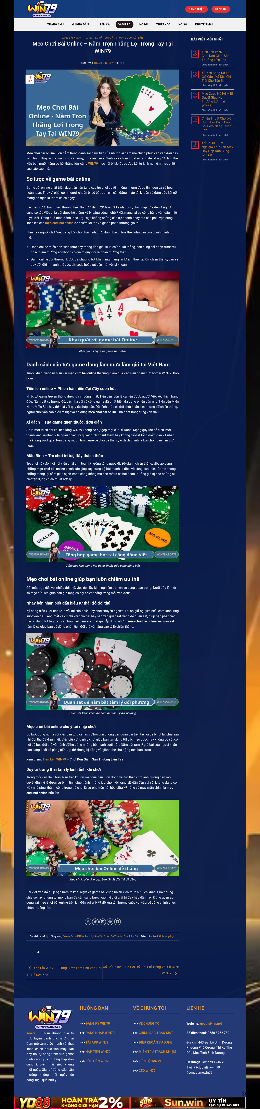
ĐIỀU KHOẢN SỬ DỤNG (155, 1042)
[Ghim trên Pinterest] (110, 921)
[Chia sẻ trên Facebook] (88, 921)
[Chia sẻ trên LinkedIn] (117, 921)
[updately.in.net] (67, 9)
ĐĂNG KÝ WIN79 (98, 1023)
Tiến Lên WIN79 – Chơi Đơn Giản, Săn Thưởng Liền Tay (216, 56)
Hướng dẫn (80, 24)
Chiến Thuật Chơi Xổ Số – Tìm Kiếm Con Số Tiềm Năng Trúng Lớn (216, 124)
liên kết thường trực (164, 936)
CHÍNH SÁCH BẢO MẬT (156, 1033)
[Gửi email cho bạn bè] (102, 921)
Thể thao (163, 24)
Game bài (124, 24)
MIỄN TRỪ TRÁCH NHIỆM (157, 1052)
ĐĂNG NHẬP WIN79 (100, 1033)
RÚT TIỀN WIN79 (98, 1061)
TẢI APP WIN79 (97, 1042)
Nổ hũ (143, 24)
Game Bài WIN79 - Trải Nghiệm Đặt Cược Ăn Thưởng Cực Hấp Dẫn (103, 38)
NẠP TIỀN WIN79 (98, 1052)
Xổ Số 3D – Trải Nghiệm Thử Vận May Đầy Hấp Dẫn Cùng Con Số (217, 149)
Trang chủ (55, 24)
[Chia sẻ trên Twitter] (95, 921)
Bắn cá (105, 24)
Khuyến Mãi (204, 24)
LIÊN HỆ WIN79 (150, 1061)
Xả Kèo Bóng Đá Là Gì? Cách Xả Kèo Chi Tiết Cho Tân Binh (216, 77)
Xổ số (183, 24)
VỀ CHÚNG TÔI (149, 1023)
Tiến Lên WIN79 (54, 759)
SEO (122, 63)
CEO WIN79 (147, 1071)
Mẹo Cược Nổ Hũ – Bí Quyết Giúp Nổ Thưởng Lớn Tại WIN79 (217, 99)
